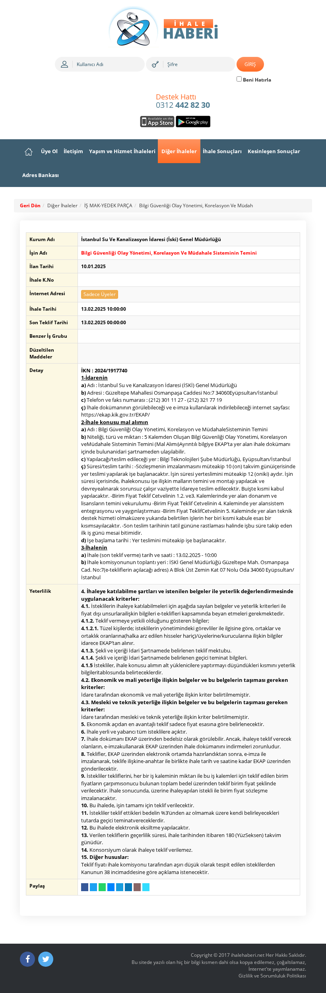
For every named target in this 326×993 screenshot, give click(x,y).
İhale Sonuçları (222, 151)
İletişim (73, 151)
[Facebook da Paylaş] (84, 887)
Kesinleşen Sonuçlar (274, 151)
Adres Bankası (40, 175)
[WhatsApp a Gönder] (102, 887)
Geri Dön (30, 205)
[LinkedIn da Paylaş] (128, 887)
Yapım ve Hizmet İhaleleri (122, 151)
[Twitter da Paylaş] (93, 887)
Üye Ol (49, 151)
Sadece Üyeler (99, 294)
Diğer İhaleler (179, 151)
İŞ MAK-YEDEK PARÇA (108, 205)
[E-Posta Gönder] (137, 887)
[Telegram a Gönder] (119, 887)
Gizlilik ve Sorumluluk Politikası (272, 975)
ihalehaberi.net (247, 955)
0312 (183, 101)
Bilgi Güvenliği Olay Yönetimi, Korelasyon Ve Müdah (196, 205)
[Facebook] (27, 959)
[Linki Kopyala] (145, 887)
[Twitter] (45, 959)
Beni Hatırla (256, 79)
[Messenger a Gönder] (110, 887)
